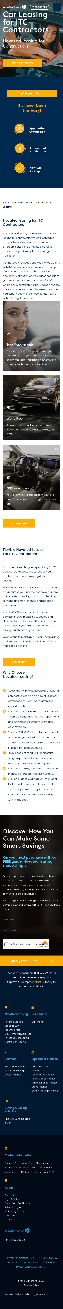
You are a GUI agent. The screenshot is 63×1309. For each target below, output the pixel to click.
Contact (9, 1219)
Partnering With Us (14, 1211)
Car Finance (38, 1021)
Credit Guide (12, 1195)
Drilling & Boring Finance (44, 1082)
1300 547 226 (39, 7)
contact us (37, 982)
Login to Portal (34, 93)
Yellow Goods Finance (43, 1078)
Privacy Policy (31, 1285)
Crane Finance (39, 1086)
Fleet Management (15, 1066)
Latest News (11, 1215)
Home (6, 202)
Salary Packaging (14, 1070)
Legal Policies (12, 1199)
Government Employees (18, 1033)
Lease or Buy (12, 1025)
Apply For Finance (22, 62)
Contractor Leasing (15, 1041)
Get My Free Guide (23, 961)
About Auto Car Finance (18, 1203)
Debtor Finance (13, 1074)
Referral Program (14, 1207)
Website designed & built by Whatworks (26, 1294)
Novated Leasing (23, 202)
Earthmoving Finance (43, 1074)
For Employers (12, 1029)
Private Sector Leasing (17, 1037)
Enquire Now (19, 523)
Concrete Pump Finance (44, 1090)
